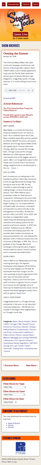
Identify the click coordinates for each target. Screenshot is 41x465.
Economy (17, 327)
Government (18, 332)
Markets (6, 338)
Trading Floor (18, 349)
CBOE (6, 324)
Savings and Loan (10, 346)
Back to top (12, 462)
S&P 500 (33, 343)
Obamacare (9, 340)
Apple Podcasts (14, 423)
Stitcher (11, 427)
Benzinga (15, 68)
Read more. (21, 293)
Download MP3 (9, 98)
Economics (7, 327)
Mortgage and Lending (20, 338)
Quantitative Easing (11, 343)
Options (22, 340)
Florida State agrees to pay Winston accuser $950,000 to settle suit (18, 116)
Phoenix (29, 340)
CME (19, 324)
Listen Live (20, 34)
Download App (13, 4)
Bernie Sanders (25, 321)
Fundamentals (22, 330)
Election (25, 327)
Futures (32, 330)
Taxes (27, 346)
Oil (16, 340)
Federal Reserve (9, 330)
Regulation (24, 343)
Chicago (13, 324)
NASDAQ (33, 338)
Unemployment (31, 349)
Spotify (11, 425)
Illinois (18, 335)
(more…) (14, 168)
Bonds (34, 321)
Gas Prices (7, 332)
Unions (7, 351)
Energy (32, 327)
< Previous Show (11, 365)
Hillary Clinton (9, 335)
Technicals (7, 349)
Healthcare (28, 332)
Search (35, 4)
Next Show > (32, 365)
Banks (15, 321)
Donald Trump (28, 324)
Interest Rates (28, 335)
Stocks (21, 346)
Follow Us (26, 4)
